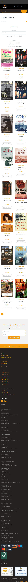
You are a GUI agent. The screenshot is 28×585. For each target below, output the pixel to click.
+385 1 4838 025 (5, 513)
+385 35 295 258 (4, 381)
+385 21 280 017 (5, 521)
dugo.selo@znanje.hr (6, 514)
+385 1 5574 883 (5, 479)
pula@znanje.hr (5, 422)
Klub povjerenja (4, 361)
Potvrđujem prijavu (14, 337)
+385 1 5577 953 (4, 384)
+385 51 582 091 (4, 377)
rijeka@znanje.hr (5, 430)
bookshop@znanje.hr (6, 413)
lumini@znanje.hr (5, 455)
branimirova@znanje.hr (6, 540)
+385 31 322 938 (5, 496)
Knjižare (3, 1)
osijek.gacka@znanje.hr (6, 497)
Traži (23, 11)
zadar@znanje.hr (5, 464)
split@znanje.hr (5, 447)
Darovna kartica (4, 366)
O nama (2, 352)
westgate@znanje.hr (6, 489)
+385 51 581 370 (5, 471)
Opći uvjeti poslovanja (6, 357)
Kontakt (2, 353)
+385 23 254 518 (4, 379)
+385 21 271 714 (5, 445)
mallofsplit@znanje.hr (6, 523)
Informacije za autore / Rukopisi (8, 394)
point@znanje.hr (5, 531)
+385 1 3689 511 (4, 392)
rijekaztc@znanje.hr (6, 472)
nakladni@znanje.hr (5, 390)
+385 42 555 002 (5, 454)
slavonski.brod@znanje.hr (7, 438)
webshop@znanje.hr (5, 372)
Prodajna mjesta (4, 355)
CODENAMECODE (23, 581)
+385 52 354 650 (4, 382)
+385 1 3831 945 (5, 530)
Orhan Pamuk (7, 68)
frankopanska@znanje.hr (7, 481)
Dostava (3, 364)
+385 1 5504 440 (4, 376)
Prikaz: (13, 40)
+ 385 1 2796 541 (5, 538)
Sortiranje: (14, 30)
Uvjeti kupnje (4, 363)
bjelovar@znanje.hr (6, 506)
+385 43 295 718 (4, 374)
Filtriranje (14, 26)
